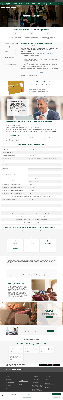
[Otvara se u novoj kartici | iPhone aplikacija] (49, 365)
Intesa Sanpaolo (47, 379)
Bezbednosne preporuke (36, 383)
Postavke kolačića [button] (57, 397)
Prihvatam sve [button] (56, 394)
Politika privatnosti (35, 376)
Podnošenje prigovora (35, 377)
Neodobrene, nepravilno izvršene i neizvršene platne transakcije (37, 386)
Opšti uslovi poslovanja (22, 383)
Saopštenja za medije (22, 377)
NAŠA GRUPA (51, 4)
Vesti (19, 376)
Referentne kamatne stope (23, 386)
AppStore (36, 53)
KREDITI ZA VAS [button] (33, 4)
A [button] (48, 390)
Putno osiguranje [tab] (7, 62)
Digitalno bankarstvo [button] (21, 4)
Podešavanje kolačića (35, 380)
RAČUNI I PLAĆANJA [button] (27, 4)
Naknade (20, 384)
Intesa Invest (47, 377)
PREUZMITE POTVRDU (15, 248)
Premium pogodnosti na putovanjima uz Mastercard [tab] (11, 51)
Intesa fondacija (8, 379)
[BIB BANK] (6, 3)
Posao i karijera (8, 385)
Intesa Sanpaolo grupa (9, 377)
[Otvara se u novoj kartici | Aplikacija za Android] (42, 365)
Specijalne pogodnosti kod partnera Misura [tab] (10, 65)
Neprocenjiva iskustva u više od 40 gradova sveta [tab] (10, 54)
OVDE (41, 71)
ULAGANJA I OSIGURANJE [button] (45, 4)
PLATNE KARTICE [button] (39, 4)
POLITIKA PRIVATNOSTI (27, 397)
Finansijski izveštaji (9, 383)
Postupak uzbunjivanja (35, 379)
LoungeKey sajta (50, 53)
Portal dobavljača (48, 380)
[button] (55, 3)
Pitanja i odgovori (35, 382)
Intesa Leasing (47, 376)
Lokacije (7, 388)
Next (60, 244)
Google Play (41, 53)
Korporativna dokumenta (10, 382)
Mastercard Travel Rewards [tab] (9, 57)
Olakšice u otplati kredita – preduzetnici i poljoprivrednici (37, 390)
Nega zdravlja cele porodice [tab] (9, 59)
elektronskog (13, 139)
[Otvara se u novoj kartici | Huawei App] (56, 365)
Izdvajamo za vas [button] (15, 4)
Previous (2, 243)
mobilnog (8, 139)
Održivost (7, 380)
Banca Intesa (8, 376)
